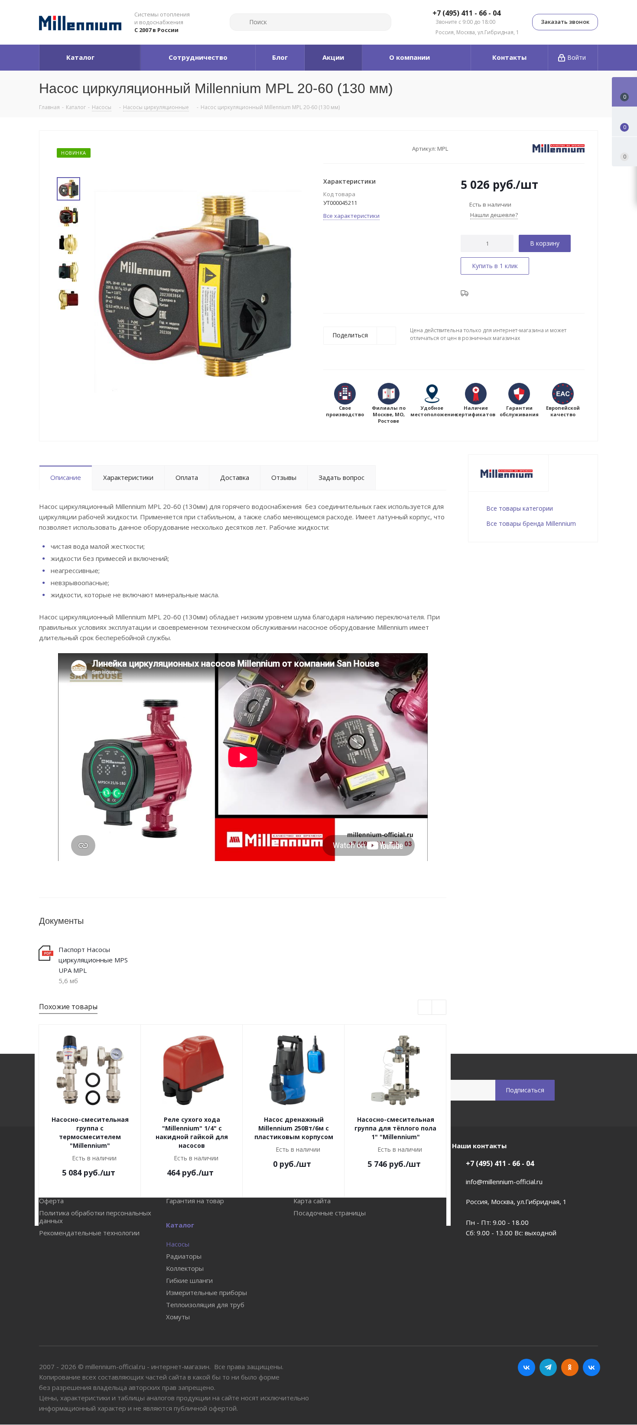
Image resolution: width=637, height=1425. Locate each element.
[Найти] (240, 22)
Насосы (177, 1244)
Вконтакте (526, 1367)
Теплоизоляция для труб (205, 1304)
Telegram (548, 1367)
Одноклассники (569, 1367)
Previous (425, 1007)
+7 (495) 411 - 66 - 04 (466, 13)
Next (439, 1007)
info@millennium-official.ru (504, 1181)
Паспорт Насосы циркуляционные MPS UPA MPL (93, 960)
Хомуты (178, 1316)
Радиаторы (184, 1256)
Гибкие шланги (189, 1280)
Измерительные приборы (206, 1292)
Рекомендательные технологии (89, 1232)
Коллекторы (185, 1268)
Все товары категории (519, 508)
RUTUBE (591, 1367)
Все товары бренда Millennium (531, 523)
